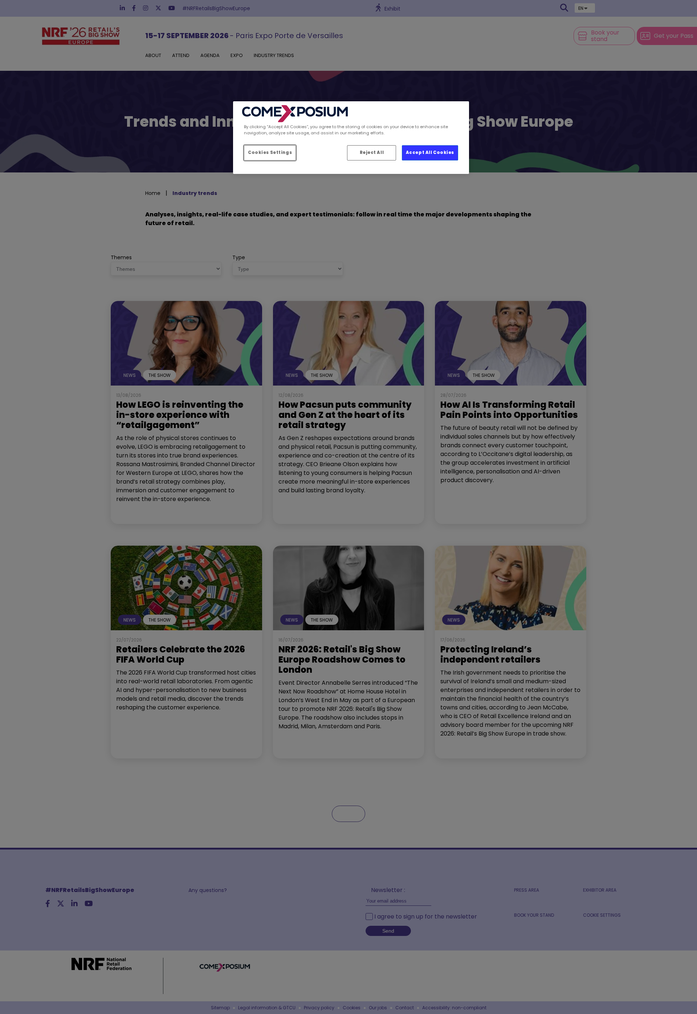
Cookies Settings (270, 152)
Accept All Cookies (430, 152)
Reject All (372, 152)
